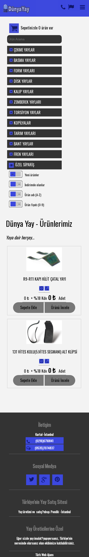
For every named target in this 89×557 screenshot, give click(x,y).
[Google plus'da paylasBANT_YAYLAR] (44, 485)
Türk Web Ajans (44, 554)
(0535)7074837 (44, 448)
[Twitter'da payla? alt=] (31, 485)
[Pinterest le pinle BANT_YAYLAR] (57, 485)
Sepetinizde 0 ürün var (37, 28)
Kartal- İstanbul (44, 434)
